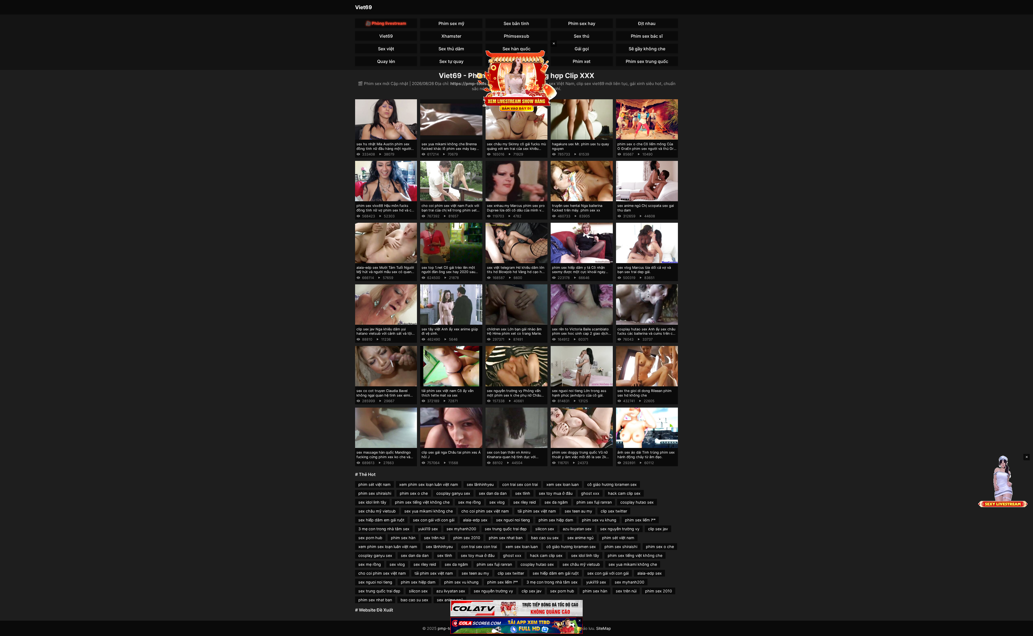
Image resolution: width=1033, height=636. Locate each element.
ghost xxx (590, 493)
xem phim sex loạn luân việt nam (428, 484)
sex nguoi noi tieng (513, 520)
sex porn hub (370, 537)
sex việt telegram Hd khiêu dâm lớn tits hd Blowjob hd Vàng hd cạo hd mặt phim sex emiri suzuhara (515, 272)
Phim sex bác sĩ (647, 36)
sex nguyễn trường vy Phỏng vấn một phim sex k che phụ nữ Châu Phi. (514, 395)
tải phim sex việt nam (537, 511)
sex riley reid (524, 502)
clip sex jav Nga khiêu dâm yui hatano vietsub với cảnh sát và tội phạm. (384, 333)
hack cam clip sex (624, 493)
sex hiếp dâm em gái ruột (381, 520)
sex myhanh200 (461, 529)
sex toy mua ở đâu (555, 493)
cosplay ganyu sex (453, 493)
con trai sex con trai (520, 484)
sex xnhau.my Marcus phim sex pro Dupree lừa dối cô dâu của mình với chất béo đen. (516, 210)
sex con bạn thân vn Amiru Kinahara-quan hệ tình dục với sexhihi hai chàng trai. (511, 456)
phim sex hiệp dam (556, 520)
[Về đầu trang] (1021, 629)
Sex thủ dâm (451, 48)
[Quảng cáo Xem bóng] (516, 608)
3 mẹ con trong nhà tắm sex (383, 529)
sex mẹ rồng (469, 502)
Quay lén (386, 61)
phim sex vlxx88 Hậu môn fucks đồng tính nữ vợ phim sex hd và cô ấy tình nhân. (384, 210)
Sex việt (386, 48)
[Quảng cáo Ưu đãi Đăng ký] (516, 625)
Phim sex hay (581, 23)
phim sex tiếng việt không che (422, 502)
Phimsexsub (516, 36)
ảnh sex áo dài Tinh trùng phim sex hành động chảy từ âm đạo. (646, 454)
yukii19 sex (428, 529)
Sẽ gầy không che (647, 48)
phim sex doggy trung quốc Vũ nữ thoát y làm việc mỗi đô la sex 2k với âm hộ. (580, 456)
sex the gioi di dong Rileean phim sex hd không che (644, 393)
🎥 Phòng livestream (386, 23)
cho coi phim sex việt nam (485, 511)
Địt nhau (647, 23)
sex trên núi (434, 537)
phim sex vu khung (599, 520)
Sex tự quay (451, 61)
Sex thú (581, 36)
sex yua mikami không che (428, 511)
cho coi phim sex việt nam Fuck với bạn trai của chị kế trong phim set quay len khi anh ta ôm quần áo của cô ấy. (450, 212)
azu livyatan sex (577, 529)
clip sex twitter (614, 511)
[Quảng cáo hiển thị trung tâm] (516, 80)
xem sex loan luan (562, 484)
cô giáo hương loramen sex (612, 484)
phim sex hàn (403, 537)
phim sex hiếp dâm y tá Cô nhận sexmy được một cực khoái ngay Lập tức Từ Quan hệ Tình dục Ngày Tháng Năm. (580, 274)
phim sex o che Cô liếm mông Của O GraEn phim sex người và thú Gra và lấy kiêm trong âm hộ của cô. (646, 148)
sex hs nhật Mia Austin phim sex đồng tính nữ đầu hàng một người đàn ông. (383, 148)
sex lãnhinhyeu (480, 484)
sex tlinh (522, 493)
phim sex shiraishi (374, 493)
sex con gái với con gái (433, 520)
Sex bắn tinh (516, 23)
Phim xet (581, 61)
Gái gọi (582, 48)
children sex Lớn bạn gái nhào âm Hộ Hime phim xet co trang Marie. (514, 331)
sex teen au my (578, 511)
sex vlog (497, 502)
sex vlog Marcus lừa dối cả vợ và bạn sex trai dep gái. (644, 270)
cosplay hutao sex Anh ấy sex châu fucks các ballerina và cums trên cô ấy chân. (646, 333)
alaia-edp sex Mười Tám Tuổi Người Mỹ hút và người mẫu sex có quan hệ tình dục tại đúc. (385, 272)
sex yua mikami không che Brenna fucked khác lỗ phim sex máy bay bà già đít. (449, 148)
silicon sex (544, 529)
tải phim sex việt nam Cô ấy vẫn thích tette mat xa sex (447, 393)
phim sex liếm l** (640, 520)
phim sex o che (414, 493)
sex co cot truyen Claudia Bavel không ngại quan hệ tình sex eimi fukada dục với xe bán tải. (383, 395)
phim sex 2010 (466, 537)
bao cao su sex (545, 537)
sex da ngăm (556, 502)
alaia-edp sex (475, 520)
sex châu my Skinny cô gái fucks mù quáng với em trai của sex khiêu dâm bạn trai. (516, 148)
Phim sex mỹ (451, 23)
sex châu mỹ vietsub (377, 511)
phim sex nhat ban (505, 537)
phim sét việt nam (374, 484)
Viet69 (363, 7)
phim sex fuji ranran (594, 502)
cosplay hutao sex (637, 502)
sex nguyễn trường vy (619, 529)
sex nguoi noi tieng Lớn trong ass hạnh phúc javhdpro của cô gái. (579, 393)
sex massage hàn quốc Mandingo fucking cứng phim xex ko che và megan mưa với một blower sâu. (383, 456)
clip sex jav (658, 529)
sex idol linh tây (372, 502)
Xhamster (451, 36)
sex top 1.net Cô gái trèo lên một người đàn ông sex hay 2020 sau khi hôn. (448, 272)
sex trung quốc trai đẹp (506, 529)
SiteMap (603, 628)
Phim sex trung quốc (647, 61)
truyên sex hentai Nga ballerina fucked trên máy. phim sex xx (577, 208)
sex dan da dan (493, 493)
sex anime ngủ (580, 537)
